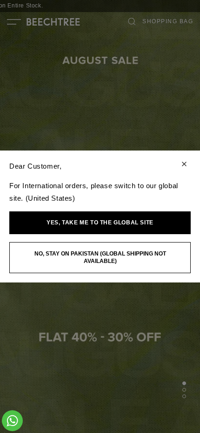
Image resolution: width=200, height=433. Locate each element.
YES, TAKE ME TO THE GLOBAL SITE (100, 222)
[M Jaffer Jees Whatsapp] (12, 420)
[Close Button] (184, 165)
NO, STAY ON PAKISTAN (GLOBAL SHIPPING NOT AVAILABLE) (100, 257)
